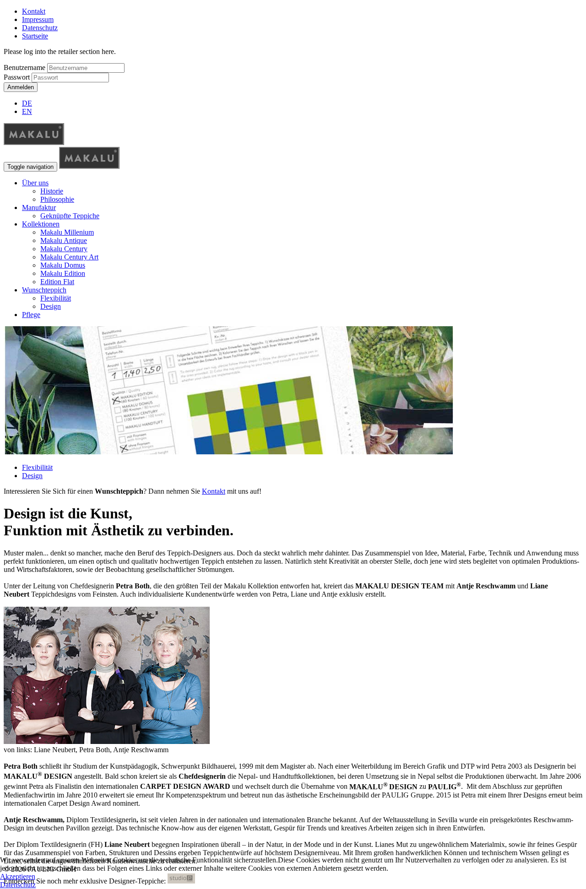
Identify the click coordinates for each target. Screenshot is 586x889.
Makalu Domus (62, 265)
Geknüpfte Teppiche (69, 216)
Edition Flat (57, 282)
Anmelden (20, 87)
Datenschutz (40, 28)
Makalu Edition (62, 273)
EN (27, 111)
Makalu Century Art (69, 257)
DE (27, 103)
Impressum (38, 19)
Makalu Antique (63, 240)
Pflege (31, 314)
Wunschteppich (44, 290)
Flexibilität (55, 298)
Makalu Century (63, 249)
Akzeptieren (17, 876)
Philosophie (57, 199)
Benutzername (24, 67)
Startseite (35, 36)
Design (50, 306)
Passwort (18, 77)
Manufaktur (39, 207)
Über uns (35, 183)
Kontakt (33, 11)
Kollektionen (41, 224)
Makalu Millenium (67, 232)
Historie (51, 191)
